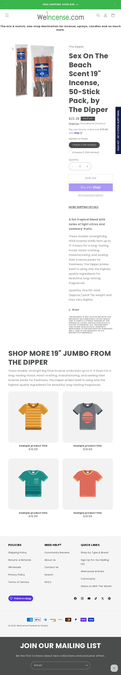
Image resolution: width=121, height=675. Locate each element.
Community (88, 578)
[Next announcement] (114, 4)
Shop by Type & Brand (94, 552)
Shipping (74, 123)
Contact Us (51, 567)
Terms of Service (18, 582)
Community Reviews (57, 552)
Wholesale (14, 567)
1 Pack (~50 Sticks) (86, 145)
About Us (50, 560)
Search (49, 574)
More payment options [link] (90, 195)
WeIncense (22, 625)
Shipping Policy (17, 552)
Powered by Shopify (38, 625)
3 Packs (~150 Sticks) (87, 153)
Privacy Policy (16, 574)
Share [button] (75, 309)
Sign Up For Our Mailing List (95, 562)
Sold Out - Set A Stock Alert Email (118, 130)
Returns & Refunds (19, 560)
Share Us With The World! (96, 586)
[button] (7, 15)
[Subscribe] (86, 665)
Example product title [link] (33, 445)
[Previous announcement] (6, 4)
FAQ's (48, 582)
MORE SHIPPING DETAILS (83, 207)
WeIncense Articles (92, 571)
